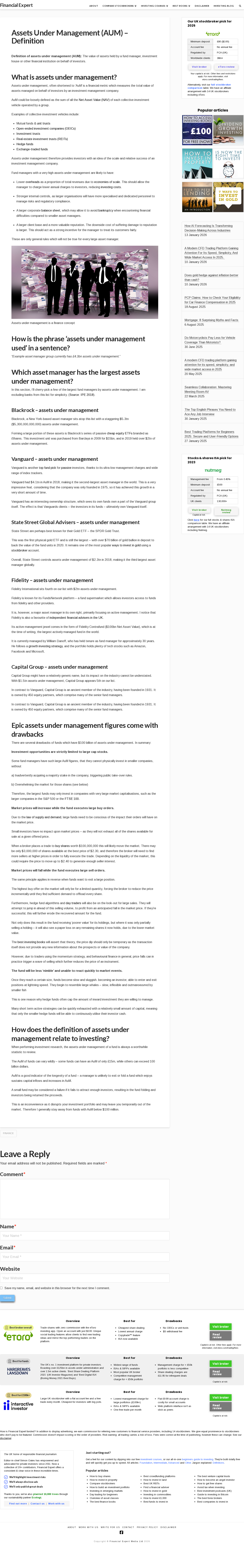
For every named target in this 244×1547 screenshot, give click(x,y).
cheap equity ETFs (119, 433)
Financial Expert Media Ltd (126, 1541)
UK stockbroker (206, 21)
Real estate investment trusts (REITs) (42, 139)
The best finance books (103, 1501)
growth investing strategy (46, 646)
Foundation (146, 1462)
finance (8, 1133)
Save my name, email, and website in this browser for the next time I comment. (57, 1288)
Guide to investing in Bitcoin (212, 1494)
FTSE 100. (72, 798)
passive (66, 467)
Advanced (173, 1462)
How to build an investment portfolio (110, 1487)
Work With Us (88, 1527)
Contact (128, 1527)
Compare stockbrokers (102, 1483)
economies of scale (107, 182)
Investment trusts (28, 133)
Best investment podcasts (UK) (214, 1490)
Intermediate (160, 1462)
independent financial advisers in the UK (76, 617)
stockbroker (19, 550)
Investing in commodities (157, 1494)
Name (8, 1226)
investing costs (111, 187)
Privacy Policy (147, 1527)
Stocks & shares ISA (203, 458)
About (72, 1527)
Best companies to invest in (212, 1501)
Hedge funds (24, 144)
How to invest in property (103, 1479)
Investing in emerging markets (106, 1490)
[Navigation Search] (240, 5)
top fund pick (47, 467)
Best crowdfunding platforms (159, 1476)
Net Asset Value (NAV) (94, 99)
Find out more (18, 1503)
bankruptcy (105, 210)
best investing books (31, 942)
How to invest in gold (155, 1490)
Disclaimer (169, 1527)
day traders (73, 903)
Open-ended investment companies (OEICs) (46, 128)
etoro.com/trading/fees (212, 79)
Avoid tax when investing (211, 1487)
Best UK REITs (152, 1483)
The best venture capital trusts (214, 1476)
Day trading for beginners (104, 1494)
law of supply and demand (43, 817)
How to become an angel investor (216, 1479)
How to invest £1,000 (155, 1498)
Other (188, 1462)
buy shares (62, 846)
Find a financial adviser (156, 1487)
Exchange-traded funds (32, 149)
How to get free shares (209, 1483)
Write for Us (110, 1527)
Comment (13, 1174)
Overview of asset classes (104, 1498)
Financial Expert (16, 5)
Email (8, 1247)
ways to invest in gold (126, 545)
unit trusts (43, 123)
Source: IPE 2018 (81, 394)
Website (10, 1269)
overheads (33, 182)
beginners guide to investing (197, 1459)
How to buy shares (100, 1476)
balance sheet (50, 210)
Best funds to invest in (156, 1501)
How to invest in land (155, 1479)
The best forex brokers (209, 1498)
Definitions (218, 1462)
